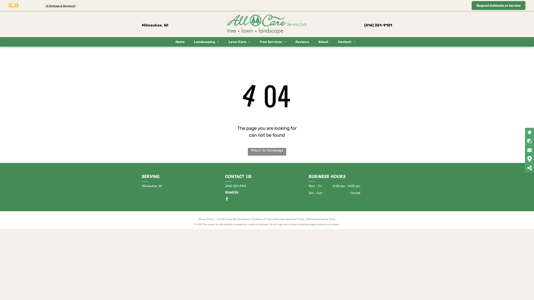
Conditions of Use (261, 219)
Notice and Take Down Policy (288, 219)
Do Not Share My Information (234, 219)
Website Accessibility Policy (320, 219)
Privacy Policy (206, 219)
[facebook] (227, 199)
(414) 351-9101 (378, 25)
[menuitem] (181, 42)
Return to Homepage (267, 150)
